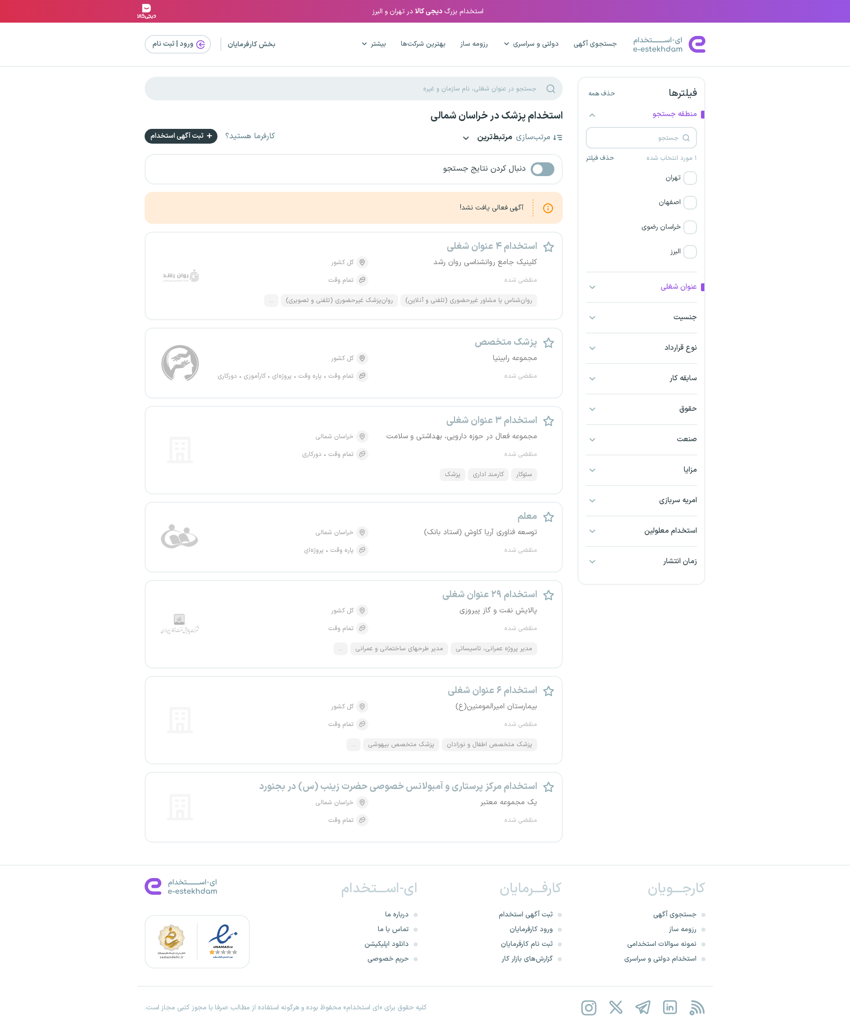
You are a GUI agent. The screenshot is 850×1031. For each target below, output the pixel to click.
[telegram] (642, 1007)
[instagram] (588, 1007)
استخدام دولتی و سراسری (660, 959)
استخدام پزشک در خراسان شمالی (496, 116)
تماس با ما (393, 929)
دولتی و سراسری (536, 44)
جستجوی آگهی (595, 44)
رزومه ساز (474, 44)
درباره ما (397, 915)
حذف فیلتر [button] (600, 158)
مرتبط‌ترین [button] (494, 138)
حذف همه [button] (601, 94)
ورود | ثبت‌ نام (173, 44)
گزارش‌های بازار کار (527, 959)
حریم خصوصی (388, 959)
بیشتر (378, 44)
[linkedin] (669, 1007)
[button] (641, 178)
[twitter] (615, 1007)
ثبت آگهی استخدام (178, 136)
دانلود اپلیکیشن (386, 944)
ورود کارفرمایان (531, 929)
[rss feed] (696, 1007)
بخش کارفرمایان (251, 44)
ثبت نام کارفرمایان (527, 944)
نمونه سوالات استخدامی (662, 944)
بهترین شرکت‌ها (423, 44)
